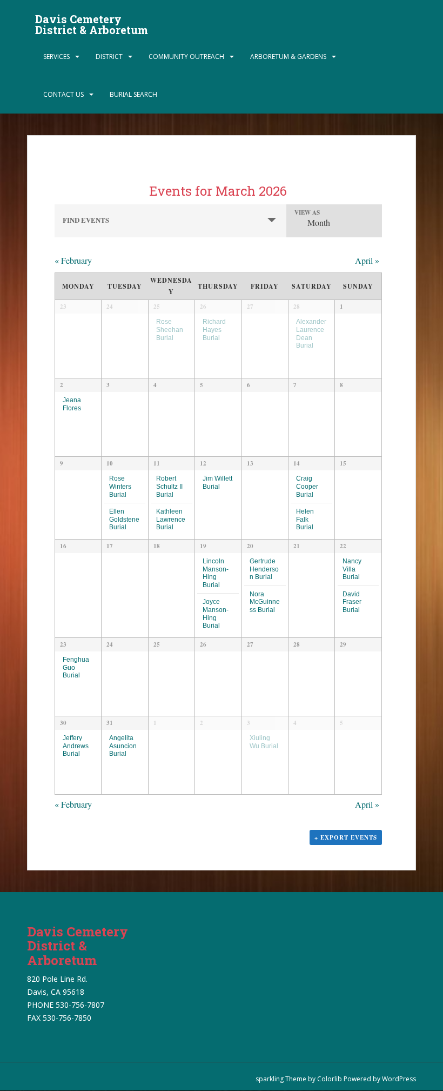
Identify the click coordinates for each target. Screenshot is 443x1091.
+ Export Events (345, 837)
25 (156, 306)
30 (63, 723)
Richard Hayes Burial (214, 329)
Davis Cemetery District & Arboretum (91, 22)
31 (109, 723)
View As (307, 213)
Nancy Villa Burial (352, 568)
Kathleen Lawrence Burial (170, 519)
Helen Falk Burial (305, 519)
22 (343, 546)
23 (63, 644)
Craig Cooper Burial (307, 486)
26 (203, 306)
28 (296, 306)
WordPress (399, 1078)
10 (109, 463)
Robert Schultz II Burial (169, 486)
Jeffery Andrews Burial (76, 745)
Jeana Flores (72, 403)
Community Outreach (186, 56)
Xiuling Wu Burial (264, 741)
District (109, 56)
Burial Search (133, 94)
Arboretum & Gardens (288, 56)
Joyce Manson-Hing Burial (216, 613)
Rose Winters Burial (120, 486)
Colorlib (329, 1078)
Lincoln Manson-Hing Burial (216, 572)
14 (296, 463)
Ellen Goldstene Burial (124, 519)
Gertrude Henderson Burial (264, 568)
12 (203, 463)
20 (250, 546)
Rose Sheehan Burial (169, 329)
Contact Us (63, 94)
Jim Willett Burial (217, 482)
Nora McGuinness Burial (265, 601)
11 (156, 463)
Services (56, 56)
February (73, 260)
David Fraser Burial (352, 601)
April (367, 260)
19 (203, 546)
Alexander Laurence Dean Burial (311, 333)
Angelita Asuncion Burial (123, 745)
